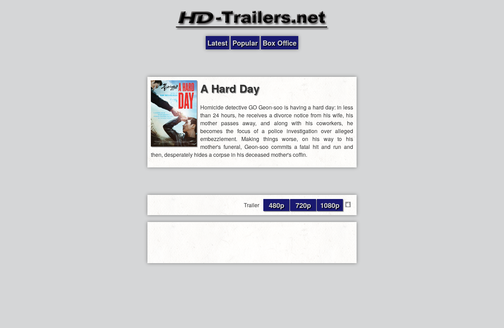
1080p (329, 205)
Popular (245, 43)
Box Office (280, 43)
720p (303, 205)
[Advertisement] (252, 63)
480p (276, 205)
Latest (217, 43)
